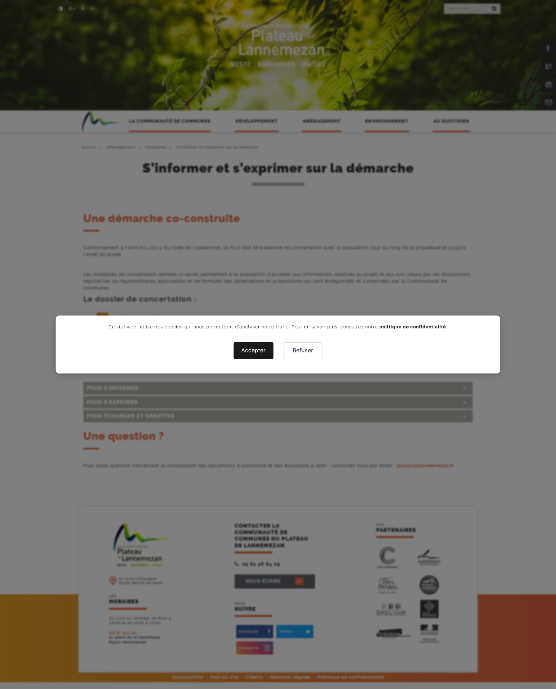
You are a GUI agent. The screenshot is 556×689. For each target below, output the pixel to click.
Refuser (303, 350)
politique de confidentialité (412, 326)
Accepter (253, 350)
